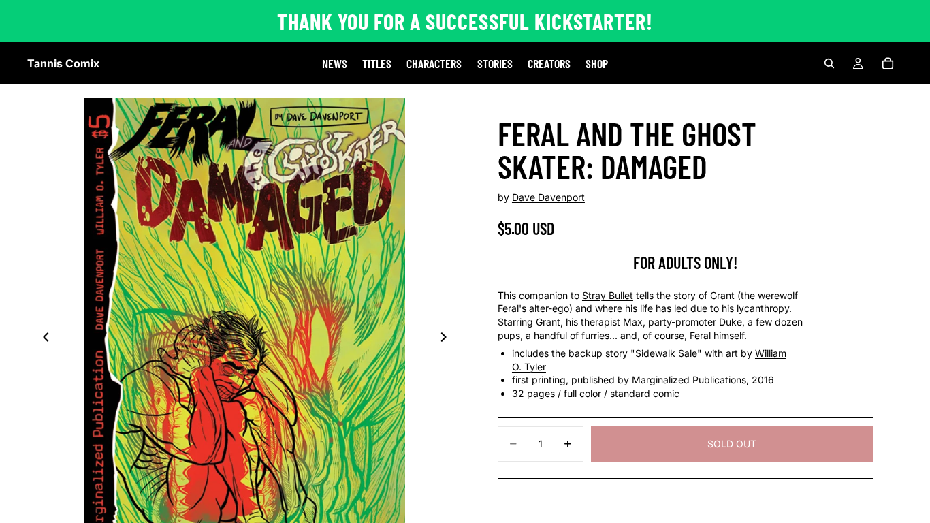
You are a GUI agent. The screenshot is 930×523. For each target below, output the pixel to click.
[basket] (888, 63)
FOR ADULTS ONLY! (685, 262)
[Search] (829, 63)
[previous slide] (42, 338)
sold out (731, 443)
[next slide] (447, 338)
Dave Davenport (548, 197)
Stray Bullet (607, 295)
